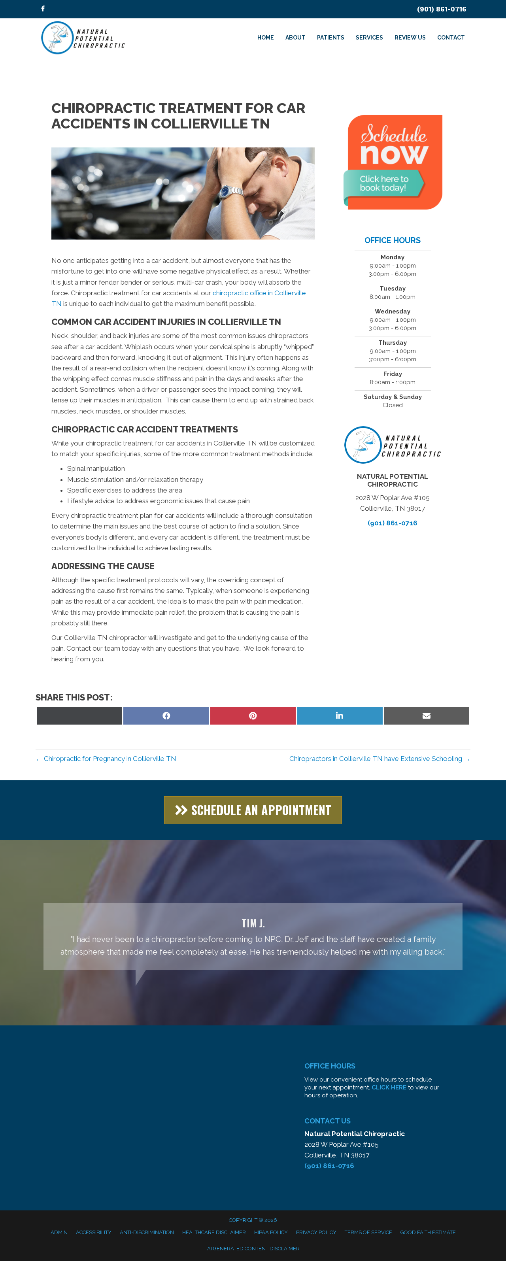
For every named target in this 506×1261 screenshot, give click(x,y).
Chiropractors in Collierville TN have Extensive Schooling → (379, 759)
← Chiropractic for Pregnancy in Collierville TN (106, 759)
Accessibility (93, 1232)
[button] (253, 810)
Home (265, 37)
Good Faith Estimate (428, 1232)
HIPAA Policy (271, 1232)
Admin (59, 1232)
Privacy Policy (316, 1232)
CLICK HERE (389, 1087)
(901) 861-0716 (441, 9)
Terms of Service (368, 1232)
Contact (451, 37)
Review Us (410, 37)
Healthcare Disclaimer (214, 1232)
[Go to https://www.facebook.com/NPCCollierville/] (43, 9)
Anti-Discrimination (147, 1232)
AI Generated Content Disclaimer (253, 1249)
